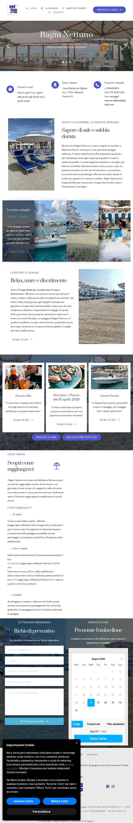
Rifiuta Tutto (59, 801)
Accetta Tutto (23, 801)
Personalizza (41, 811)
